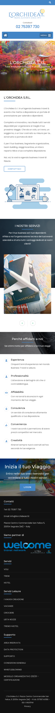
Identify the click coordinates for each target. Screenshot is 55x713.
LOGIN (27, 487)
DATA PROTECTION (13, 649)
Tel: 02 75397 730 (12, 509)
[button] (22, 323)
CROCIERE (9, 612)
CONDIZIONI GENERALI (15, 662)
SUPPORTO (9, 656)
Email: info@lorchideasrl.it (16, 516)
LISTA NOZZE (10, 619)
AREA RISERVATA (12, 642)
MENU (44, 35)
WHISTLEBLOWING (13, 669)
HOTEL (7, 582)
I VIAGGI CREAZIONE (14, 599)
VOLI (6, 569)
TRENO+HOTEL (11, 626)
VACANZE (8, 606)
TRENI (6, 576)
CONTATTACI (14, 169)
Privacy (27, 706)
